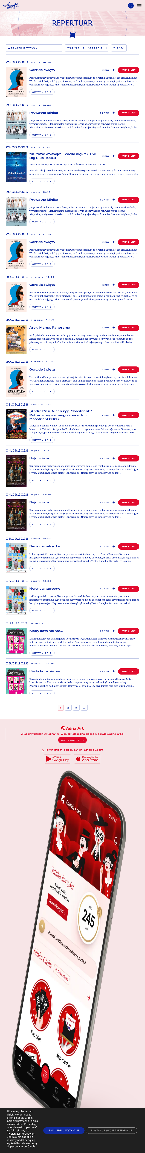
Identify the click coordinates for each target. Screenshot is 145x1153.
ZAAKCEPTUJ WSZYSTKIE (64, 1130)
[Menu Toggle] (139, 5)
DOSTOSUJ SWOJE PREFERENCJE (111, 1130)
